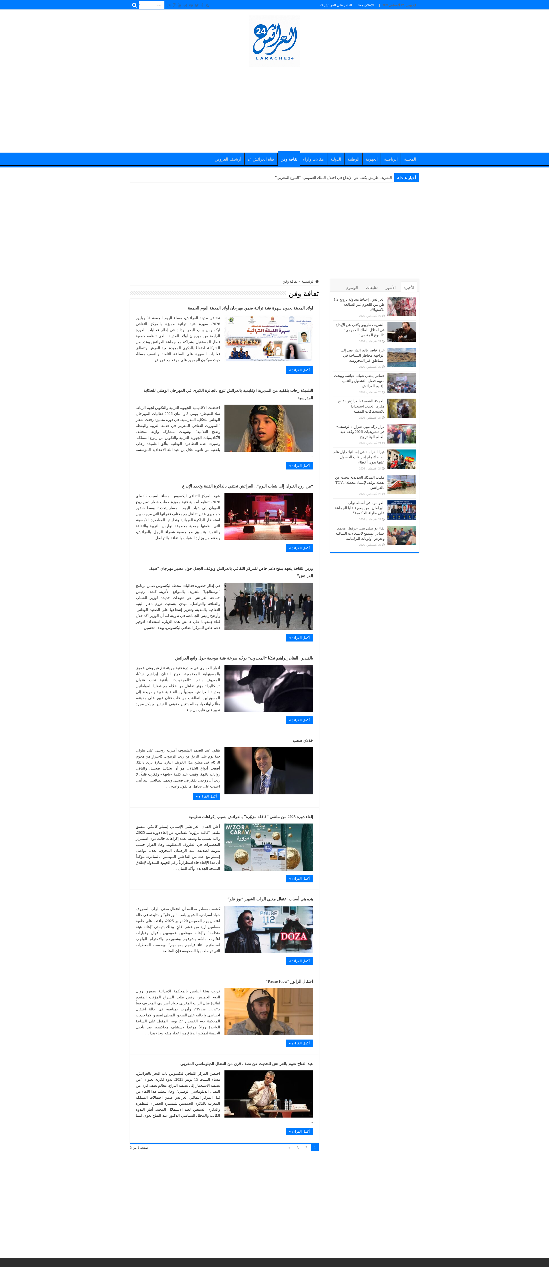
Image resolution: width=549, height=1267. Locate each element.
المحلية (410, 159)
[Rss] (207, 5)
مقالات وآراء (313, 159)
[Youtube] (179, 5)
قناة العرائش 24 (261, 159)
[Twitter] (196, 5)
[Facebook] (202, 5)
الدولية (335, 159)
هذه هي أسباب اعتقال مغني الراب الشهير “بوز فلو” (270, 899)
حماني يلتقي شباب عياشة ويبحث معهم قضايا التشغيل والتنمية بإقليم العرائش (359, 380)
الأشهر (391, 287)
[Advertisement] (274, 107)
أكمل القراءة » (299, 370)
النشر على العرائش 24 (336, 5)
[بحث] (134, 5)
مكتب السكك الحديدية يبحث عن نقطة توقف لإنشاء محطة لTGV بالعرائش (360, 482)
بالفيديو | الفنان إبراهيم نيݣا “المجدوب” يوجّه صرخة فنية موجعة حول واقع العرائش (244, 658)
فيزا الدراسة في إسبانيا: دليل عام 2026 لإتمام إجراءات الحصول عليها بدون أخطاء (359, 457)
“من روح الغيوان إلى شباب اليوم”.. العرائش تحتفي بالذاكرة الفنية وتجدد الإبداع (247, 486)
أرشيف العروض (228, 159)
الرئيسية (308, 281)
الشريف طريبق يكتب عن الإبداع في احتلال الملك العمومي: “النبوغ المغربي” (360, 330)
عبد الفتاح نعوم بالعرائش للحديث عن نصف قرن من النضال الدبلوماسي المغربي (246, 1064)
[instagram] (168, 5)
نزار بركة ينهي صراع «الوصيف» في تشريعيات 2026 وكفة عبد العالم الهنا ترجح (360, 431)
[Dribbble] (185, 5)
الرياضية (391, 159)
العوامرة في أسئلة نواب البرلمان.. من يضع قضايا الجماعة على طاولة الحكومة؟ (360, 508)
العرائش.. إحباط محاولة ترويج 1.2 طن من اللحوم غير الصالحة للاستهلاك (359, 304)
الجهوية (372, 159)
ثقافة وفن (289, 159)
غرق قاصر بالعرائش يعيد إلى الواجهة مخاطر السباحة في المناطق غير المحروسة (330, 177)
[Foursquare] (174, 5)
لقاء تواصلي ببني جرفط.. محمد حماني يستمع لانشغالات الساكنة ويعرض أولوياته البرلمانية (360, 533)
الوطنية (353, 159)
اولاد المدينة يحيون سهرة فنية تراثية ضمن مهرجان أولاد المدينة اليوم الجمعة (250, 308)
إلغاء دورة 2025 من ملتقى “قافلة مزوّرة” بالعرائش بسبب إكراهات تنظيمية (251, 817)
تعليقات (372, 287)
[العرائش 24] (274, 40)
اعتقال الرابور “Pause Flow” (289, 981)
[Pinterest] (191, 5)
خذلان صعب (303, 740)
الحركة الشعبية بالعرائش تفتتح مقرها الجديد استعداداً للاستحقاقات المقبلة (361, 406)
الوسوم (352, 287)
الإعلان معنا (366, 5)
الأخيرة (409, 287)
